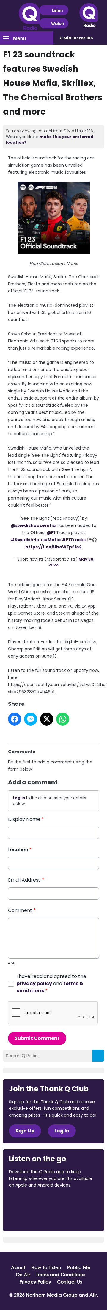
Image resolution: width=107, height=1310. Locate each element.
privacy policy (34, 983)
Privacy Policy (35, 1281)
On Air (23, 1274)
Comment (22, 910)
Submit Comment (37, 1038)
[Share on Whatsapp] (62, 719)
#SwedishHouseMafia (35, 540)
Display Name (26, 819)
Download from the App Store (32, 1201)
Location (20, 849)
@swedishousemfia (33, 525)
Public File (78, 1267)
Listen (57, 10)
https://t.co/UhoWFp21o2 (53, 547)
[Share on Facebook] (14, 719)
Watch (57, 23)
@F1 (51, 533)
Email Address (26, 880)
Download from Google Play (31, 1216)
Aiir (93, 1294)
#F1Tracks (74, 540)
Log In (61, 1130)
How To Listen (46, 1267)
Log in (19, 798)
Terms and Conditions (60, 1274)
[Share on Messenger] (30, 719)
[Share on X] (46, 719)
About (18, 1267)
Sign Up (24, 1130)
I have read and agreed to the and (51, 983)
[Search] (98, 1056)
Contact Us (69, 1281)
